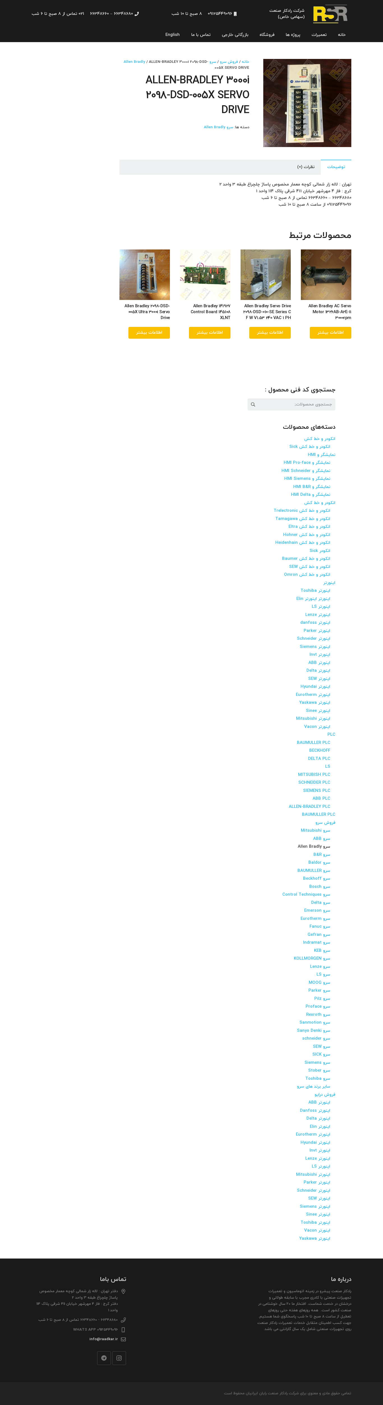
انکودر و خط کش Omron (307, 575)
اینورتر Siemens (315, 647)
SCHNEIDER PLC (314, 783)
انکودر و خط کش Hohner (306, 535)
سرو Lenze (320, 967)
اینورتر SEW (319, 679)
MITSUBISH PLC (314, 775)
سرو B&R (321, 855)
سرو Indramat (316, 943)
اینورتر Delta (318, 671)
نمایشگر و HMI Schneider (306, 471)
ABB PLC (321, 799)
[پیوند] (330, 14)
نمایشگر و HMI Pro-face (307, 463)
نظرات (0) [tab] (306, 167)
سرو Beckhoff (316, 879)
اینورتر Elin (320, 1127)
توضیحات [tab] (336, 167)
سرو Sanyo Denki (313, 1031)
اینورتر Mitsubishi (313, 719)
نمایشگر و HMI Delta (310, 495)
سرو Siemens (317, 1063)
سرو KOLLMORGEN (312, 959)
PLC (331, 735)
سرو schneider (316, 1039)
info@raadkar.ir (103, 1339)
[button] (271, 67)
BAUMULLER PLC (313, 743)
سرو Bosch (319, 887)
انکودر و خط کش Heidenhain (302, 543)
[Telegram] (104, 1358)
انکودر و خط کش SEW (309, 567)
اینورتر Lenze (317, 615)
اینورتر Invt (320, 655)
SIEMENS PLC (316, 791)
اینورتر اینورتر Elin (313, 599)
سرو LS (323, 975)
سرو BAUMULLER (313, 871)
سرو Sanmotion (314, 1023)
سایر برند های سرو (313, 1087)
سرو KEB (322, 951)
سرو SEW (321, 1047)
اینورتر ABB (319, 663)
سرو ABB (321, 839)
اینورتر (329, 583)
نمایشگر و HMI (321, 455)
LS (327, 767)
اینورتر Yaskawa (314, 703)
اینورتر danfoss (315, 623)
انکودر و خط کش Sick (309, 447)
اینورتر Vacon (317, 727)
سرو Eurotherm (315, 919)
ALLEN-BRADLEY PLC (309, 807)
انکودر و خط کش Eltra (309, 527)
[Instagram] (119, 1358)
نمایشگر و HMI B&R (311, 487)
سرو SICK (321, 1055)
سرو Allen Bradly (218, 127)
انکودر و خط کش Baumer (306, 559)
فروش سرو (229, 62)
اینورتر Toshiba (315, 591)
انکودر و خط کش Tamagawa (302, 519)
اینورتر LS (321, 607)
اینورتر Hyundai (315, 687)
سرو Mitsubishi (315, 831)
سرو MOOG (319, 983)
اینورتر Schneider (313, 639)
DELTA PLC (319, 759)
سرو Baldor (319, 863)
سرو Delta (320, 903)
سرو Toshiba (317, 1079)
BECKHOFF (319, 751)
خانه (245, 62)
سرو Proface (318, 1007)
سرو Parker (319, 991)
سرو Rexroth (318, 1015)
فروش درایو (325, 1095)
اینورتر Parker (317, 631)
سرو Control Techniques (306, 895)
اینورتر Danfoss (315, 1111)
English (172, 35)
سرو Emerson (317, 911)
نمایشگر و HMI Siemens (307, 479)
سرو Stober (319, 1071)
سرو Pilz (322, 999)
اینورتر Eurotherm (313, 695)
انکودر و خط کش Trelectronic (302, 511)
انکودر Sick (320, 551)
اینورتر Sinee (318, 711)
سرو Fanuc (320, 927)
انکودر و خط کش (319, 439)
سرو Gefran (319, 935)
